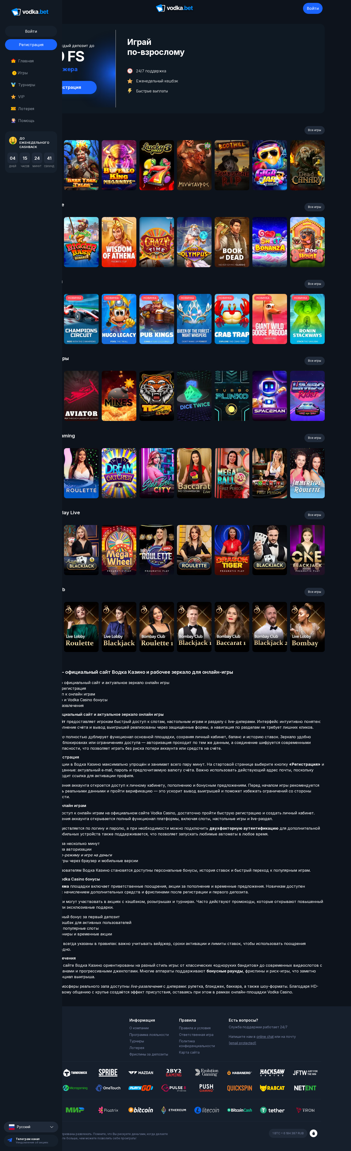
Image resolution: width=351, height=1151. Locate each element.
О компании (139, 1028)
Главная (26, 60)
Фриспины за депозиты (148, 1054)
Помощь (26, 120)
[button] (31, 1127)
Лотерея (26, 108)
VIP (21, 96)
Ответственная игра (196, 1035)
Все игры (314, 130)
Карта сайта (189, 1052)
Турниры (26, 84)
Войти (313, 8)
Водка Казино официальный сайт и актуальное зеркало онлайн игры (102, 682)
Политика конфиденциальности (197, 1043)
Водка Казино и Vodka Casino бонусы (71, 699)
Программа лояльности (149, 1035)
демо (81, 178)
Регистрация (31, 44)
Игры (21, 72)
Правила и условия (195, 1028)
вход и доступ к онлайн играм (65, 694)
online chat (265, 1036)
